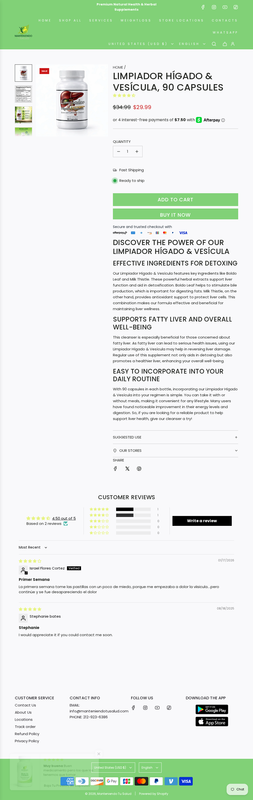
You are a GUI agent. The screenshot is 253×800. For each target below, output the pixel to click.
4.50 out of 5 (64, 518)
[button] (40, 100)
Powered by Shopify (153, 794)
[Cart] (224, 43)
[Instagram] (214, 7)
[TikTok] (235, 7)
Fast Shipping (131, 169)
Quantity (122, 141)
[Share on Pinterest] (139, 469)
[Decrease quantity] (118, 151)
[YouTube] (224, 7)
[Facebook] (203, 7)
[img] (30, 561)
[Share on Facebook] (115, 469)
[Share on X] (127, 469)
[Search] (214, 43)
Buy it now (175, 214)
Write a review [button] (202, 521)
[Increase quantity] (136, 151)
